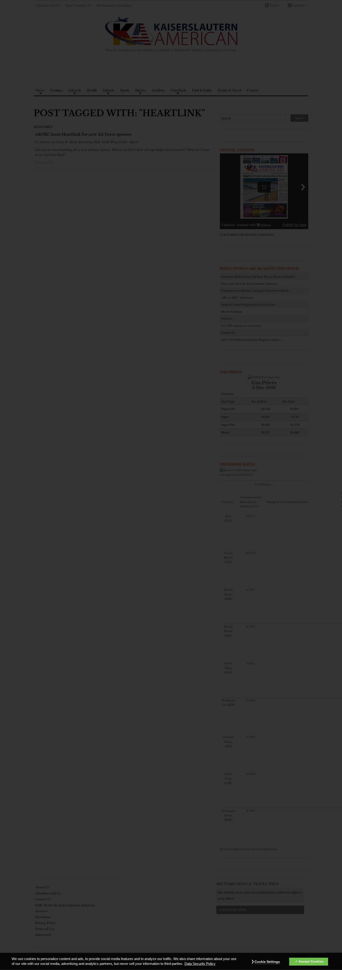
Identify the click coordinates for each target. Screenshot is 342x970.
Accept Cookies (311, 961)
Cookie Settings (267, 962)
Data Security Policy (199, 964)
